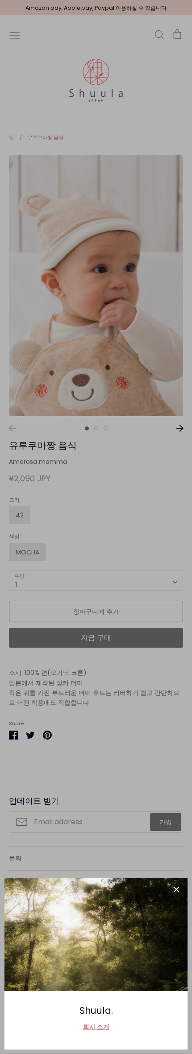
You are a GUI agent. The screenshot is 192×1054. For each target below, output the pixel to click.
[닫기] (176, 889)
